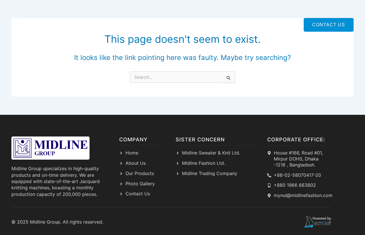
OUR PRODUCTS (226, 24)
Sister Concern (176, 24)
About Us (133, 24)
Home (105, 24)
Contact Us (328, 24)
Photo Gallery (275, 24)
